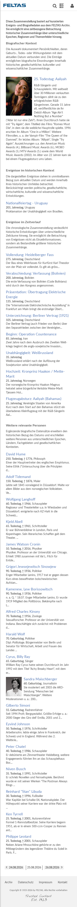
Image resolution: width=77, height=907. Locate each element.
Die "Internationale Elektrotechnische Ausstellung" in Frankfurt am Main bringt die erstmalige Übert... (38, 300)
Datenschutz (25, 882)
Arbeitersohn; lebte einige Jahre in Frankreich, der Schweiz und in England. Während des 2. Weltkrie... (36, 732)
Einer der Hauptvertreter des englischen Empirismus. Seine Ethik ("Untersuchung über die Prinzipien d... (37, 462)
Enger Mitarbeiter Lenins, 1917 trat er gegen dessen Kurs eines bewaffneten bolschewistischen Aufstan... (37, 574)
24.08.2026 (16, 867)
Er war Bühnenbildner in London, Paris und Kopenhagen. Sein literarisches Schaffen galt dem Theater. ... (35, 529)
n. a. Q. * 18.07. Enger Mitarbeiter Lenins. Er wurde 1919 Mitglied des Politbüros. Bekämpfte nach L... (36, 597)
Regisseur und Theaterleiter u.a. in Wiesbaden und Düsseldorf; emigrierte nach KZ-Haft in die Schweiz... (36, 507)
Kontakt (62, 882)
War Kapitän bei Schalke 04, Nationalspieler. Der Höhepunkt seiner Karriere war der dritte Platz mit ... (36, 799)
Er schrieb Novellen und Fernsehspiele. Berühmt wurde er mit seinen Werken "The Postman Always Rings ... (36, 777)
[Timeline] (61, 5)
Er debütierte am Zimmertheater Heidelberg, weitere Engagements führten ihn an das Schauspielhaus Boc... (37, 754)
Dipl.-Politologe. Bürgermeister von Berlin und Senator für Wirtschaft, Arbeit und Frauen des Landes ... (34, 642)
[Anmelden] (72, 6)
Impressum (45, 882)
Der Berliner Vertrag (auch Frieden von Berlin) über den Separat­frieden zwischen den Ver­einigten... (37, 321)
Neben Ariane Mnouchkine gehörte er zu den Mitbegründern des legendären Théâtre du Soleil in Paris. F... (36, 844)
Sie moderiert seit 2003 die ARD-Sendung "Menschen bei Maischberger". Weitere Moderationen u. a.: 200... (35, 689)
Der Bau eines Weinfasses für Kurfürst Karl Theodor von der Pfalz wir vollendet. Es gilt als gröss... (37, 260)
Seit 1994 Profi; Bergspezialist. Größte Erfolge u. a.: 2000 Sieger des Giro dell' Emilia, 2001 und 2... (37, 711)
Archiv (8, 882)
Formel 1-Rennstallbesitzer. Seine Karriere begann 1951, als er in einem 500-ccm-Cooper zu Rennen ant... (36, 822)
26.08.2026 (52, 867)
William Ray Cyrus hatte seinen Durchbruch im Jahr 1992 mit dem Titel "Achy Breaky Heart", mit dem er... (37, 664)
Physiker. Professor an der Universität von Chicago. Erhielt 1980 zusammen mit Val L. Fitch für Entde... (36, 552)
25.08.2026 (34, 867)
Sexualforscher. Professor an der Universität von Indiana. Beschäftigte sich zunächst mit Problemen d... (36, 619)
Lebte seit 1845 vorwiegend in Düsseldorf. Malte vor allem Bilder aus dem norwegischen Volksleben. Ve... (37, 484)
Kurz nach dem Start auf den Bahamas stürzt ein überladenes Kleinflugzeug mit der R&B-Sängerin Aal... (35, 406)
